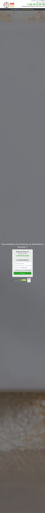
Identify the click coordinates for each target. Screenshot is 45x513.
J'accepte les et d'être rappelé (23, 270)
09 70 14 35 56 (37, 4)
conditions (22, 270)
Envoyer (22, 273)
